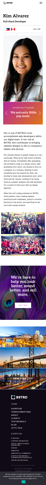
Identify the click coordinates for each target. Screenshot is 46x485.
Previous (7, 113)
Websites (15, 450)
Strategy (15, 438)
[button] (41, 3)
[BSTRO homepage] (19, 397)
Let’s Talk (16, 428)
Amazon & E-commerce (21, 453)
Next (38, 113)
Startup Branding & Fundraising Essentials (21, 456)
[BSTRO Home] (8, 3)
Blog (14, 425)
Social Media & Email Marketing (20, 444)
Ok (23, 482)
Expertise (16, 409)
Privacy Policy (26, 471)
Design (14, 448)
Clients (15, 418)
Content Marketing (19, 441)
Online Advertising (19, 460)
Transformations (21, 412)
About (14, 415)
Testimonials (18, 421)
